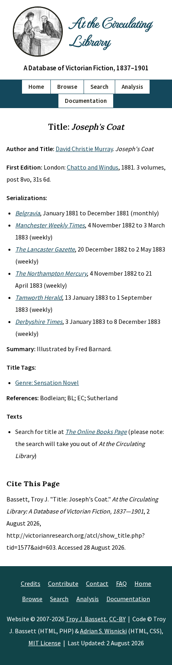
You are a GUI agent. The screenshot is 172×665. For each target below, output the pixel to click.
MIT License (44, 643)
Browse (67, 86)
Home (36, 86)
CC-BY (117, 619)
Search (99, 86)
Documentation (86, 100)
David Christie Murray (84, 149)
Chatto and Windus (92, 167)
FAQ (121, 583)
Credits (30, 583)
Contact (97, 583)
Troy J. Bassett (86, 619)
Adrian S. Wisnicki (103, 631)
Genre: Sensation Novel (47, 383)
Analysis (132, 86)
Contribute (63, 583)
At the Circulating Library (110, 31)
